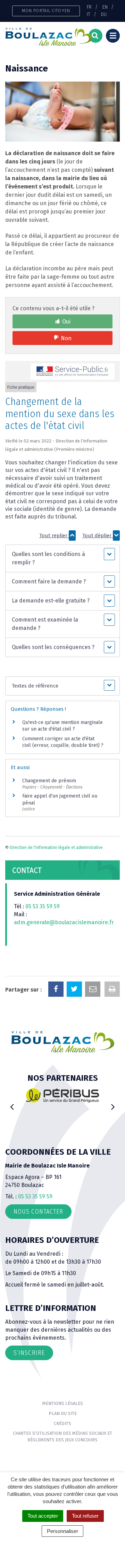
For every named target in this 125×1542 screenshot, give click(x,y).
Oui (66, 321)
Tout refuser (85, 1516)
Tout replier (54, 535)
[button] (62, 558)
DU (104, 14)
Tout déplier (97, 535)
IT (88, 14)
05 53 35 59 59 (42, 906)
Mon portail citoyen (46, 10)
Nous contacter (38, 1211)
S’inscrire (29, 1353)
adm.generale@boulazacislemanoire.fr (64, 922)
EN (105, 7)
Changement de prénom (49, 781)
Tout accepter (42, 1516)
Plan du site (63, 1413)
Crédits (62, 1423)
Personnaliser (62, 1531)
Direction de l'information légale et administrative (56, 847)
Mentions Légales (62, 1403)
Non (66, 338)
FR (89, 7)
